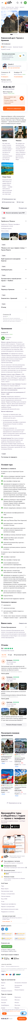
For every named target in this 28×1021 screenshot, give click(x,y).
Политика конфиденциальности (12, 966)
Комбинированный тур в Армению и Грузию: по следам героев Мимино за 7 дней (6, 757)
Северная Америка (6, 990)
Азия (2, 985)
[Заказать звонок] (25, 2)
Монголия (17, 1005)
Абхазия (3, 997)
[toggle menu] (2, 2)
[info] (26, 867)
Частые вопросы (5, 896)
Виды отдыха (4, 888)
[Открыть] (26, 248)
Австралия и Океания (21, 982)
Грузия (20, 47)
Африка (3, 988)
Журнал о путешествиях (8, 906)
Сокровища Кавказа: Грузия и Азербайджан (20, 787)
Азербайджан (5, 1005)
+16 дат (16, 766)
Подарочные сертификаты (8, 904)
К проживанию (18, 76)
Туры (2, 886)
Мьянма (17, 1008)
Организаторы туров (7, 891)
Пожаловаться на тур (15, 803)
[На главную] (8, 2)
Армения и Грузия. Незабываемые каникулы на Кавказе (20, 758)
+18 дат (3, 763)
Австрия (3, 1002)
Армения (15, 47)
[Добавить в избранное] (11, 740)
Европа (3, 982)
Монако (17, 1002)
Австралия (4, 1000)
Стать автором (6, 921)
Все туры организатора (14, 67)
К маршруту (4, 76)
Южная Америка (19, 990)
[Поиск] (17, 2)
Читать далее (5, 673)
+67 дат (3, 794)
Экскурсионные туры (9, 202)
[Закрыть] (26, 221)
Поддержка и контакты (7, 911)
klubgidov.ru (3, 971)
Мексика (17, 1000)
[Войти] (21, 2)
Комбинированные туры (10, 199)
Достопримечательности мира (9, 909)
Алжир (3, 1008)
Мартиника (18, 997)
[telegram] (6, 929)
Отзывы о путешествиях (8, 893)
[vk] (2, 929)
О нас (2, 901)
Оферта (3, 966)
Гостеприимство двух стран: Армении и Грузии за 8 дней (7, 787)
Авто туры (21, 202)
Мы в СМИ (4, 899)
